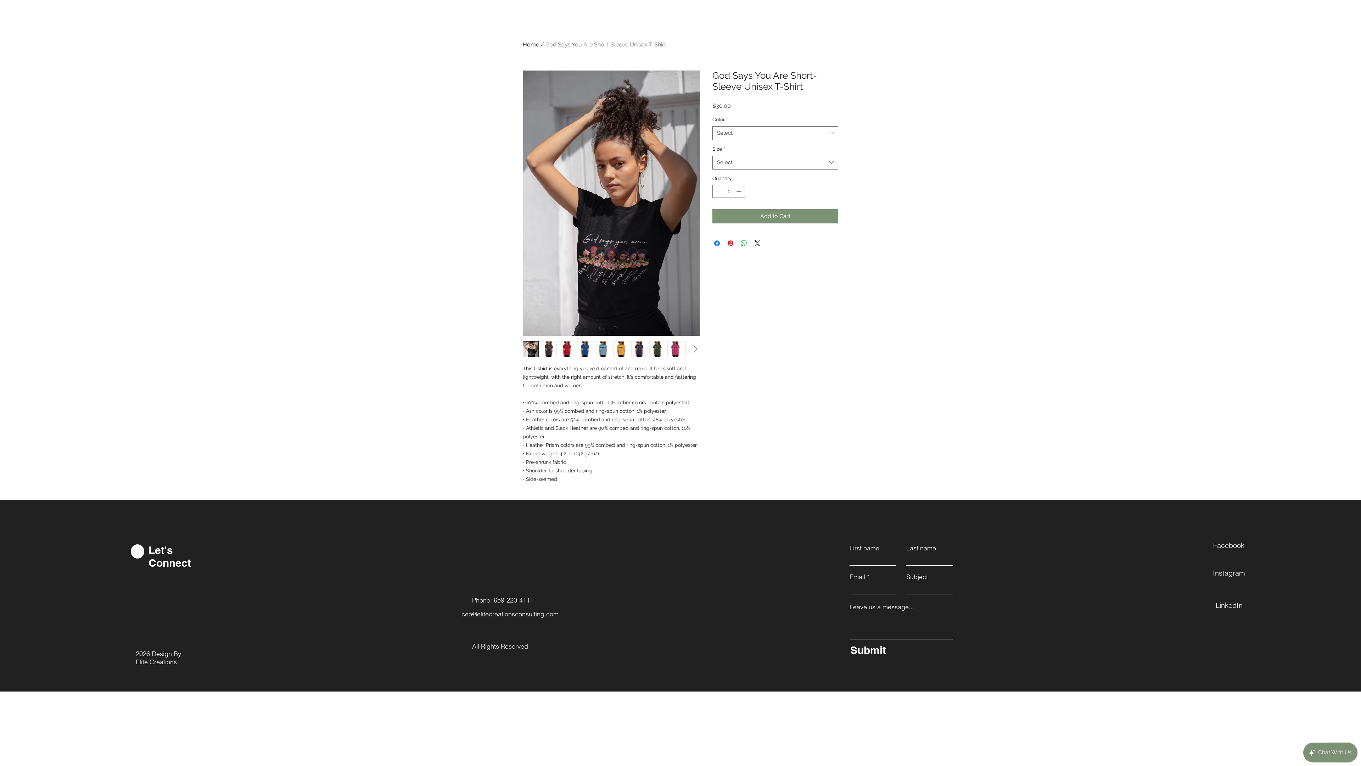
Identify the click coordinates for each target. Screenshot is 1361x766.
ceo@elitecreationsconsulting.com (510, 614)
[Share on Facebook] (717, 243)
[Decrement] (717, 191)
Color (720, 119)
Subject (917, 577)
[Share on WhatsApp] (744, 243)
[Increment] (739, 191)
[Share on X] (757, 243)
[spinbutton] (728, 191)
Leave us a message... (882, 607)
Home (531, 44)
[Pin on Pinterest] (730, 243)
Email (857, 577)
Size (718, 149)
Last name (921, 548)
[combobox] (775, 133)
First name (864, 548)
